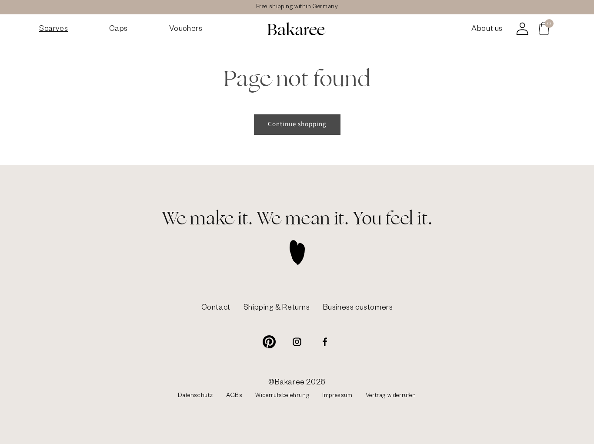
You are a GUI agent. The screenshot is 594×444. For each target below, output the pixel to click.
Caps (118, 30)
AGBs (234, 396)
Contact (215, 308)
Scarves (53, 30)
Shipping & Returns (277, 308)
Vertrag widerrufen (391, 396)
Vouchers (186, 30)
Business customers (358, 308)
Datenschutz (195, 396)
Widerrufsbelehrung (282, 396)
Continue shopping (297, 124)
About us (487, 30)
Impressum (337, 396)
